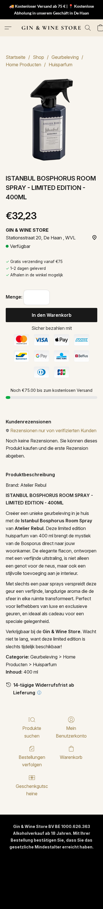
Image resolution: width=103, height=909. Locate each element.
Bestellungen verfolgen (32, 760)
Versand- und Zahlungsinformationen (51, 875)
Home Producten (23, 64)
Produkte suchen (31, 731)
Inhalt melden (64, 883)
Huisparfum (60, 64)
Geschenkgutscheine (32, 789)
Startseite (15, 57)
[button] (51, 27)
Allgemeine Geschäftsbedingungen (51, 866)
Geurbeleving (65, 57)
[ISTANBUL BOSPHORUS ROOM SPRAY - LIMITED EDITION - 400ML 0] (51, 119)
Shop (38, 57)
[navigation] (51, 857)
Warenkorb (71, 757)
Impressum (36, 883)
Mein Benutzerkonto (71, 731)
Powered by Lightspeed (51, 893)
